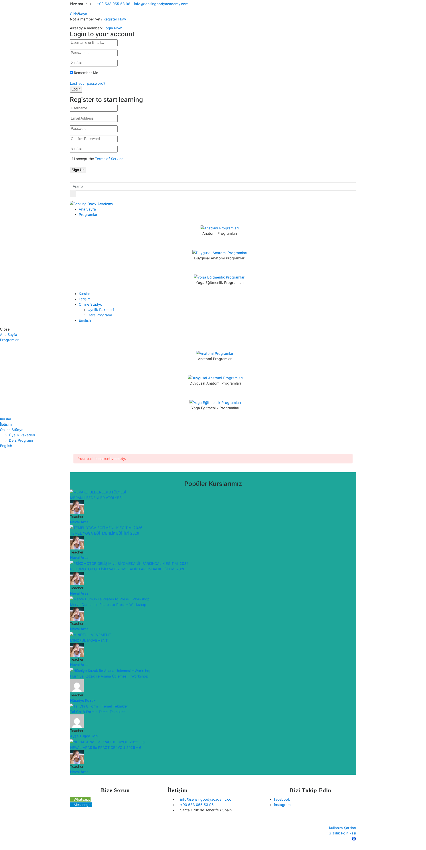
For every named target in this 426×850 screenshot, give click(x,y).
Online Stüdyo (90, 304)
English (85, 320)
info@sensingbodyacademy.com (161, 4)
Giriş (74, 14)
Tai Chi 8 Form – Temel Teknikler (97, 712)
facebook (282, 799)
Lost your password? (87, 83)
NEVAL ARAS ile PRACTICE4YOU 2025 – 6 (105, 747)
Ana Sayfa (87, 209)
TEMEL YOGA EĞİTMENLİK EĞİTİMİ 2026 (104, 533)
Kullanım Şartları (342, 828)
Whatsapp (82, 799)
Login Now (113, 28)
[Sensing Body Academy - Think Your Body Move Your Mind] (91, 203)
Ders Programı (100, 315)
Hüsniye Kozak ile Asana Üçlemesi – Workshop (109, 676)
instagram (282, 804)
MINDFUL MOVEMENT (89, 640)
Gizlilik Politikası (342, 833)
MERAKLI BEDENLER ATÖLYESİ (96, 497)
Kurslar (84, 293)
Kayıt (83, 14)
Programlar (88, 214)
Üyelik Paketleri (101, 309)
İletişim (85, 299)
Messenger (82, 804)
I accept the (98, 158)
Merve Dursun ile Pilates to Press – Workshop (108, 604)
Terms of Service (109, 158)
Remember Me (86, 72)
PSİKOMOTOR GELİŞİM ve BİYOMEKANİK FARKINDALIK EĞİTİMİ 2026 (127, 569)
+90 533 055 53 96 (113, 4)
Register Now (114, 19)
